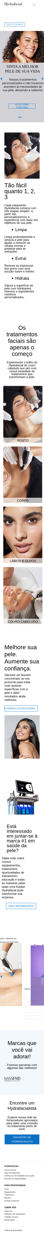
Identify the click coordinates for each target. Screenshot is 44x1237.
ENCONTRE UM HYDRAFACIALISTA (22, 1139)
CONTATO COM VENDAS (14, 24)
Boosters (7, 1198)
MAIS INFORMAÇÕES (21, 906)
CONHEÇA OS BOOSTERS (20, 708)
